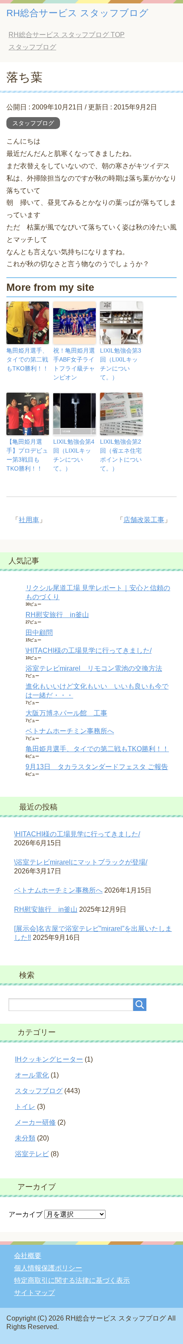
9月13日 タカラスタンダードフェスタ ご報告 (97, 766)
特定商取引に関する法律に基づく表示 (72, 1280)
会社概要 (27, 1255)
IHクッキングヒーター (49, 1059)
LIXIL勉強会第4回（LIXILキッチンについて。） (73, 455)
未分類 (25, 1138)
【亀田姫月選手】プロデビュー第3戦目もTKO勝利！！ (27, 455)
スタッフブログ (33, 123)
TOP (67, 34)
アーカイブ (26, 1214)
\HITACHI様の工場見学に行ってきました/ (89, 650)
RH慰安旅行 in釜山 (57, 614)
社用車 (29, 519)
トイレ (25, 1106)
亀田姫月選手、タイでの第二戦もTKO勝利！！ (27, 359)
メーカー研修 (35, 1122)
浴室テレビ (32, 1153)
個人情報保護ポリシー (48, 1268)
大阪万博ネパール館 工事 (66, 713)
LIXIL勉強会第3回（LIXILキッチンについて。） (120, 364)
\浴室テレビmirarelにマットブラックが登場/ (80, 862)
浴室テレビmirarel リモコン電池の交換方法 (94, 668)
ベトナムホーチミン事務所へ (70, 731)
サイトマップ (34, 1292)
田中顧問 (39, 632)
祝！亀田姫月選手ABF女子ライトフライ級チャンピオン (74, 364)
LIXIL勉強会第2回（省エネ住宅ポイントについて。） (121, 455)
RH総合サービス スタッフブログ (77, 13)
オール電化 (32, 1075)
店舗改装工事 (143, 519)
